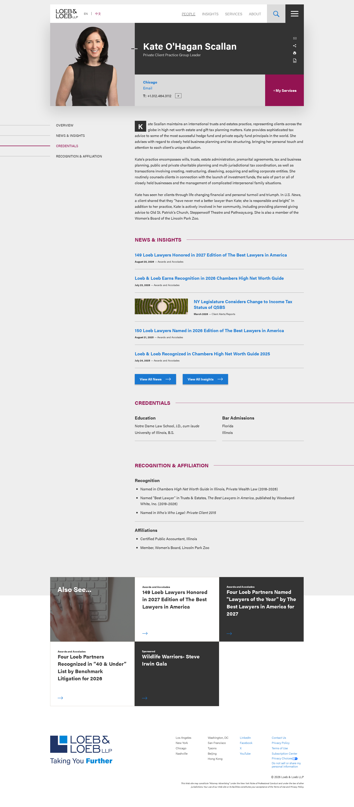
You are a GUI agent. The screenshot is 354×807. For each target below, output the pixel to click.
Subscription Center (284, 753)
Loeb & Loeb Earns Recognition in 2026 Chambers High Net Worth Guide (209, 278)
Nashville (182, 753)
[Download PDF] (294, 60)
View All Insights (201, 379)
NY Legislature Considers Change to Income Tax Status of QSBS (243, 304)
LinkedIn (245, 737)
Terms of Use (280, 748)
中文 (98, 13)
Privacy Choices (282, 758)
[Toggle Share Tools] (295, 45)
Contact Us (279, 737)
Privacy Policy (280, 743)
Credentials (67, 145)
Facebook (246, 743)
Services (233, 13)
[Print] (295, 53)
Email (147, 88)
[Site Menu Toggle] (294, 13)
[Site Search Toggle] (276, 13)
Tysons (212, 748)
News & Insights (70, 135)
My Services (286, 90)
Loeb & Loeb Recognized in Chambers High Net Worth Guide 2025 (202, 353)
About (255, 13)
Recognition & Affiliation (79, 156)
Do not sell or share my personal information (286, 764)
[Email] (294, 38)
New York (182, 743)
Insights (210, 13)
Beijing (212, 753)
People (188, 13)
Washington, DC (218, 737)
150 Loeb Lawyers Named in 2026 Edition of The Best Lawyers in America (209, 330)
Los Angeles (183, 737)
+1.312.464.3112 (159, 95)
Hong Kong (215, 759)
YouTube (245, 753)
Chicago (150, 82)
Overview (64, 125)
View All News (151, 379)
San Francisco (217, 743)
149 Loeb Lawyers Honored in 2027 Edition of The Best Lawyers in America (211, 255)
